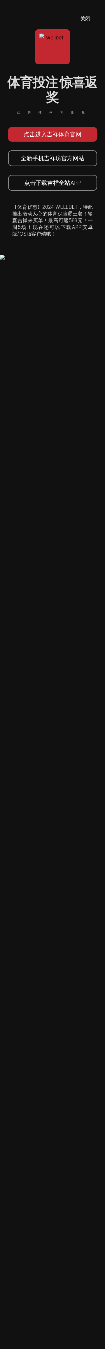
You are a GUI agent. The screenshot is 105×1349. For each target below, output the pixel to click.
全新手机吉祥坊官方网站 (52, 158)
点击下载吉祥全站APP (52, 182)
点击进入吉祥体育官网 (52, 134)
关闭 (85, 18)
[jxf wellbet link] (19, 259)
